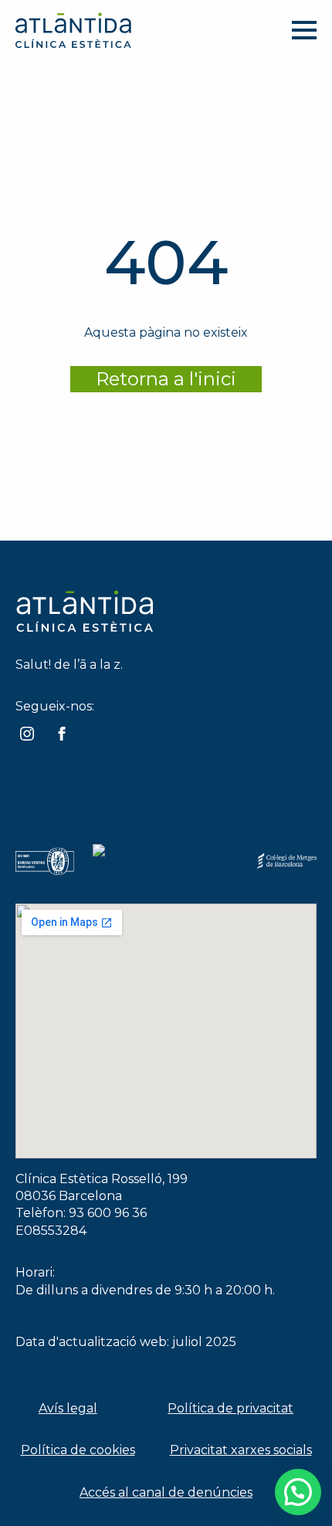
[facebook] (61, 733)
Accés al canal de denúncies (166, 1492)
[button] (298, 1492)
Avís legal (68, 1408)
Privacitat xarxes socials (241, 1450)
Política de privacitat (230, 1408)
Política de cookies (78, 1450)
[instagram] (27, 733)
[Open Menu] (304, 30)
